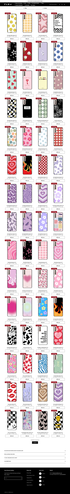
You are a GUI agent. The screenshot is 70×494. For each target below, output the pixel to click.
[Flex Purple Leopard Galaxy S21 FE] (27, 193)
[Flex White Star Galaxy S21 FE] (11, 51)
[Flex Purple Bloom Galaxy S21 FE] (42, 222)
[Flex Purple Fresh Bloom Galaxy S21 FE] (58, 193)
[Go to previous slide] (26, 1)
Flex (7, 492)
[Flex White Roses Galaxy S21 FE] (27, 51)
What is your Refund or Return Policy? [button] (9, 454)
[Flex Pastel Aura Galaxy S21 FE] (27, 307)
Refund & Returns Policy (31, 475)
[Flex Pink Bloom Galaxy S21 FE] (58, 279)
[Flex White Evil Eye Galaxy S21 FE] (58, 51)
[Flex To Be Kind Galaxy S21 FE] (42, 80)
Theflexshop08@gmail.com (57, 473)
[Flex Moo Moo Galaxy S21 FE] (27, 335)
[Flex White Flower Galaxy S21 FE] (42, 51)
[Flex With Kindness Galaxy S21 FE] (58, 23)
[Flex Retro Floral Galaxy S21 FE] (42, 137)
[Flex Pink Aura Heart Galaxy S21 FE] (27, 279)
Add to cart (12, 38)
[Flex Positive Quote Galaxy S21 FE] (58, 222)
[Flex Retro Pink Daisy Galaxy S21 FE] (27, 137)
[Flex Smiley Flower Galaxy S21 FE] (11, 108)
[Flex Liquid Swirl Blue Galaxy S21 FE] (42, 364)
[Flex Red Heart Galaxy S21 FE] (11, 165)
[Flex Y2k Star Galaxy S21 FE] (42, 23)
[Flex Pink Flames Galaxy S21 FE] (11, 279)
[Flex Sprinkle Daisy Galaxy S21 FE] (58, 80)
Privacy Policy (29, 472)
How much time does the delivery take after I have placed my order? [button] (13, 450)
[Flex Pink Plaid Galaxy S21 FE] (42, 250)
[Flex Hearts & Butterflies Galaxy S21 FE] (42, 420)
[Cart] (64, 4)
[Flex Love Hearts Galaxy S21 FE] (27, 364)
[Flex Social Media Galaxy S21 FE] (27, 108)
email (6, 478)
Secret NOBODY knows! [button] (7, 461)
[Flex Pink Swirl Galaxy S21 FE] (11, 250)
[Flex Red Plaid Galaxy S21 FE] (58, 137)
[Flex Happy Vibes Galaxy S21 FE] (58, 420)
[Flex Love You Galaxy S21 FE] (11, 420)
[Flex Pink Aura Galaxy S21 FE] (11, 307)
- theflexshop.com (10, 492)
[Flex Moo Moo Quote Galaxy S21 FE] (11, 335)
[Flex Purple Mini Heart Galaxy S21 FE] (11, 193)
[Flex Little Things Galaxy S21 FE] (58, 364)
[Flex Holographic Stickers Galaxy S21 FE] (27, 420)
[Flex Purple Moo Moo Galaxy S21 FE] (58, 165)
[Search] (59, 4)
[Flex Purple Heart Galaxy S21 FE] (42, 193)
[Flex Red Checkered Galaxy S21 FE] (42, 165)
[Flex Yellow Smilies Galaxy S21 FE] (11, 23)
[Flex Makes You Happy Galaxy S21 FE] (42, 335)
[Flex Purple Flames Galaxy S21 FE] (11, 222)
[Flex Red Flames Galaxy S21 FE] (27, 165)
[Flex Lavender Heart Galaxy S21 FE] (58, 392)
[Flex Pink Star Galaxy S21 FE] (27, 250)
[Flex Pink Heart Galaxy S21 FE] (58, 250)
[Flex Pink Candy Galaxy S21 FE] (42, 279)
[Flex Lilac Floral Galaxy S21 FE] (27, 392)
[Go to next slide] (43, 1)
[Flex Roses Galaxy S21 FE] (58, 108)
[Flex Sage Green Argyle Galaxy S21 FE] (42, 108)
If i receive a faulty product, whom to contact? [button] (10, 457)
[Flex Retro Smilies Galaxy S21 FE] (11, 137)
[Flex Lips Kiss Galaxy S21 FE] (11, 392)
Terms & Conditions (30, 480)
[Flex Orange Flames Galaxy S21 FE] (58, 307)
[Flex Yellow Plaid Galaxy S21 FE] (27, 23)
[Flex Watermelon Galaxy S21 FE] (11, 80)
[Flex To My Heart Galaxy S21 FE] (27, 80)
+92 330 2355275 (63, 474)
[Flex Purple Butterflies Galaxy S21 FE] (27, 222)
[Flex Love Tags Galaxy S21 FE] (11, 364)
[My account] (62, 4)
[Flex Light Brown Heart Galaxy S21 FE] (42, 392)
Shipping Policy (29, 477)
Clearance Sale (29, 482)
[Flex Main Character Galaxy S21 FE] (58, 335)
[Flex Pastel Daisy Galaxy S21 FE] (42, 307)
